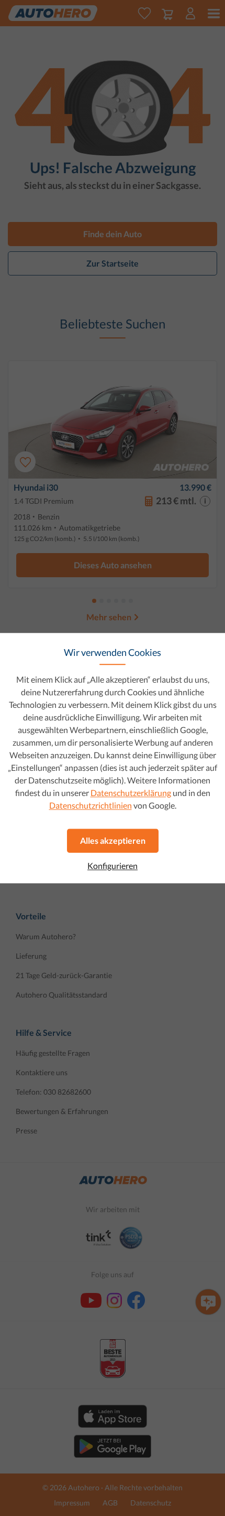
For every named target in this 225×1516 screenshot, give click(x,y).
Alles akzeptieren (112, 840)
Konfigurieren (112, 866)
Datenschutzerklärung (131, 793)
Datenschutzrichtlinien (90, 805)
